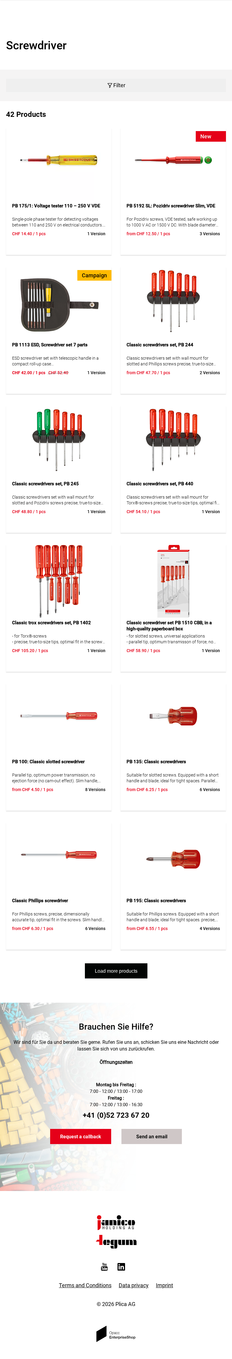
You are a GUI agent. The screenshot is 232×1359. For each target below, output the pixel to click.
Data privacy (134, 1285)
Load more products (116, 971)
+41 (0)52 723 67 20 (116, 1115)
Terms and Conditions (85, 1285)
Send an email (151, 1137)
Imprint (164, 1285)
